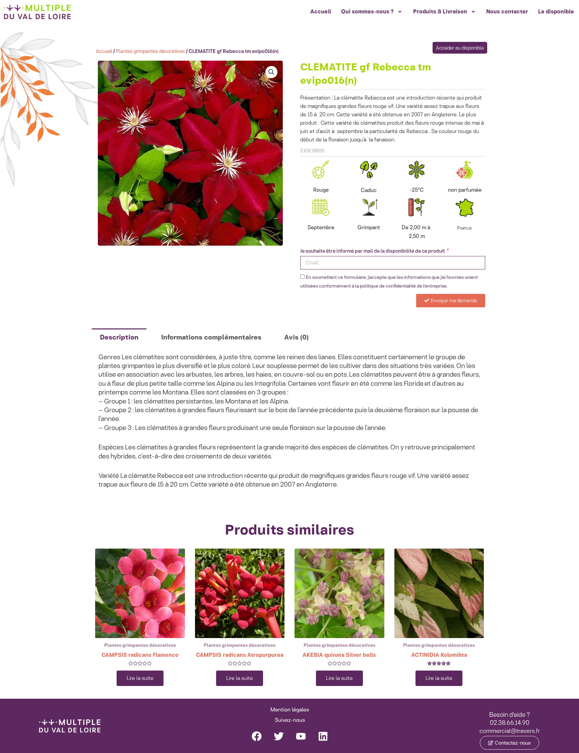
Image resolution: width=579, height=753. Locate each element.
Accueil (320, 11)
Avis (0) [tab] (296, 336)
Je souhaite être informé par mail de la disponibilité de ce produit (373, 251)
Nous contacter (507, 11)
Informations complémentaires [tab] (211, 336)
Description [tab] (119, 336)
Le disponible (556, 11)
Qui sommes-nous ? (367, 11)
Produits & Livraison (440, 11)
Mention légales (289, 709)
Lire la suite (140, 678)
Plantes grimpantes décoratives (150, 51)
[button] (271, 72)
